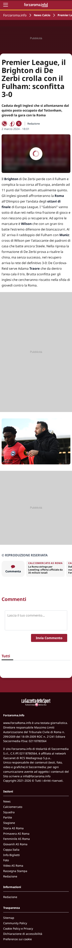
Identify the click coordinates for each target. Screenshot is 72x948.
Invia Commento (49, 638)
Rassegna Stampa (15, 871)
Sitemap (8, 918)
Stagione (9, 823)
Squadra (9, 812)
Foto (6, 860)
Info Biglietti (11, 855)
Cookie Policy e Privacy (18, 928)
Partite (7, 817)
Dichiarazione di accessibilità (22, 934)
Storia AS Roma (13, 828)
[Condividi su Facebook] (11, 123)
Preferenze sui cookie (17, 939)
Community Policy (15, 923)
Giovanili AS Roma (15, 844)
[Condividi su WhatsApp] (4, 123)
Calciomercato (12, 807)
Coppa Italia (11, 849)
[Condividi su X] (19, 123)
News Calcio (42, 15)
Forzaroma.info (15, 15)
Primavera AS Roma (16, 833)
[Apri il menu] (5, 4)
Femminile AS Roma (16, 839)
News (7, 801)
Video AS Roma (13, 865)
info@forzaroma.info (36, 776)
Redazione (10, 876)
